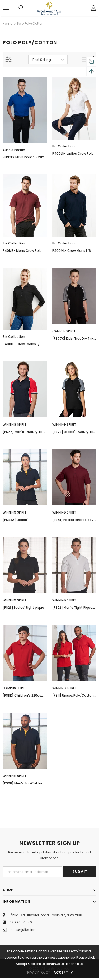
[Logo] (49, 7)
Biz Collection (63, 146)
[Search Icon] (21, 7)
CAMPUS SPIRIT (64, 331)
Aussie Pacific (14, 150)
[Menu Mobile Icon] (6, 8)
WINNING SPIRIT (14, 424)
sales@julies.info (23, 929)
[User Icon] (93, 8)
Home (7, 23)
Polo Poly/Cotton (30, 23)
